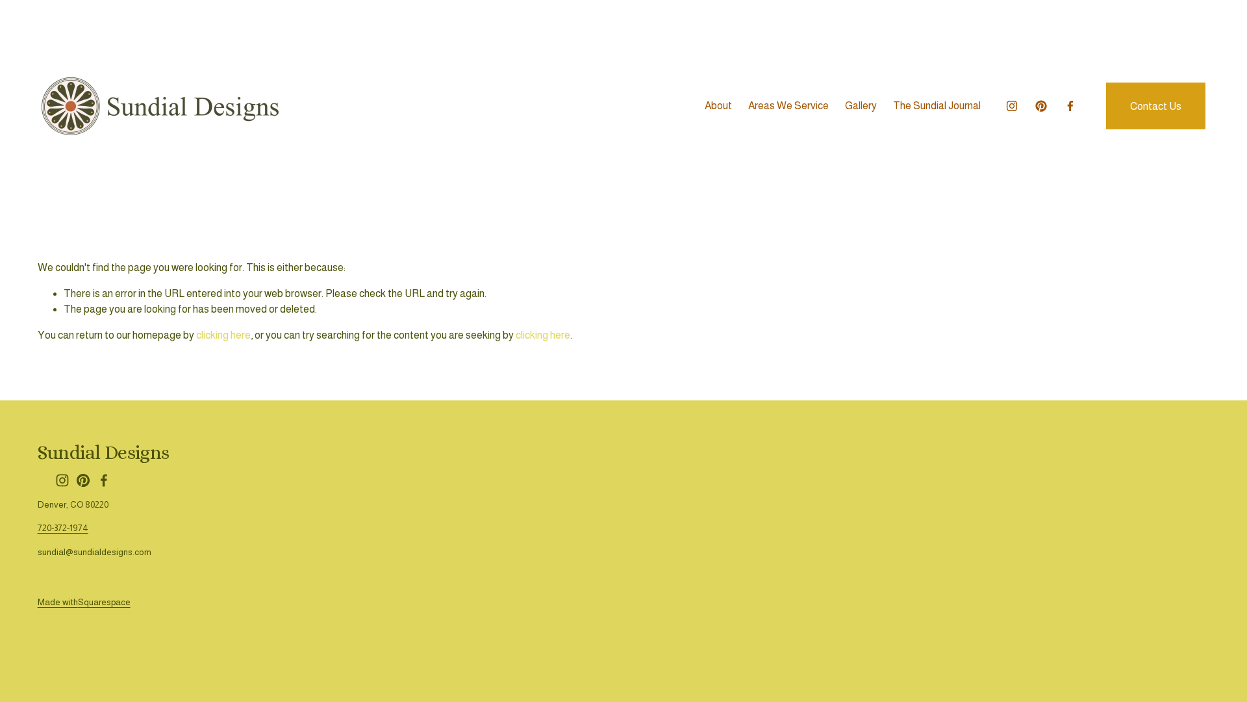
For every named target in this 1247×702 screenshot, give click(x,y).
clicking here (223, 335)
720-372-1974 (63, 528)
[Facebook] (1070, 105)
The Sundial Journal (937, 105)
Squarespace (104, 602)
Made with (58, 602)
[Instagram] (1011, 105)
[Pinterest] (1041, 105)
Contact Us (1155, 106)
